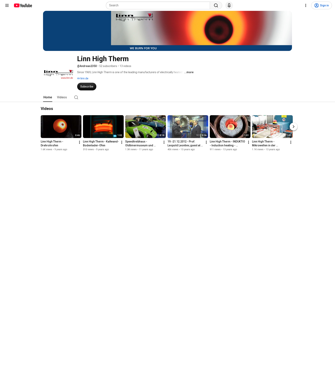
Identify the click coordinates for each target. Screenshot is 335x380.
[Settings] (305, 5)
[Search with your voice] (229, 5)
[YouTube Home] (23, 5)
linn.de (84, 78)
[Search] (216, 5)
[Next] (293, 126)
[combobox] (159, 5)
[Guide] (7, 5)
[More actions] (79, 142)
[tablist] (167, 97)
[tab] (47, 97)
